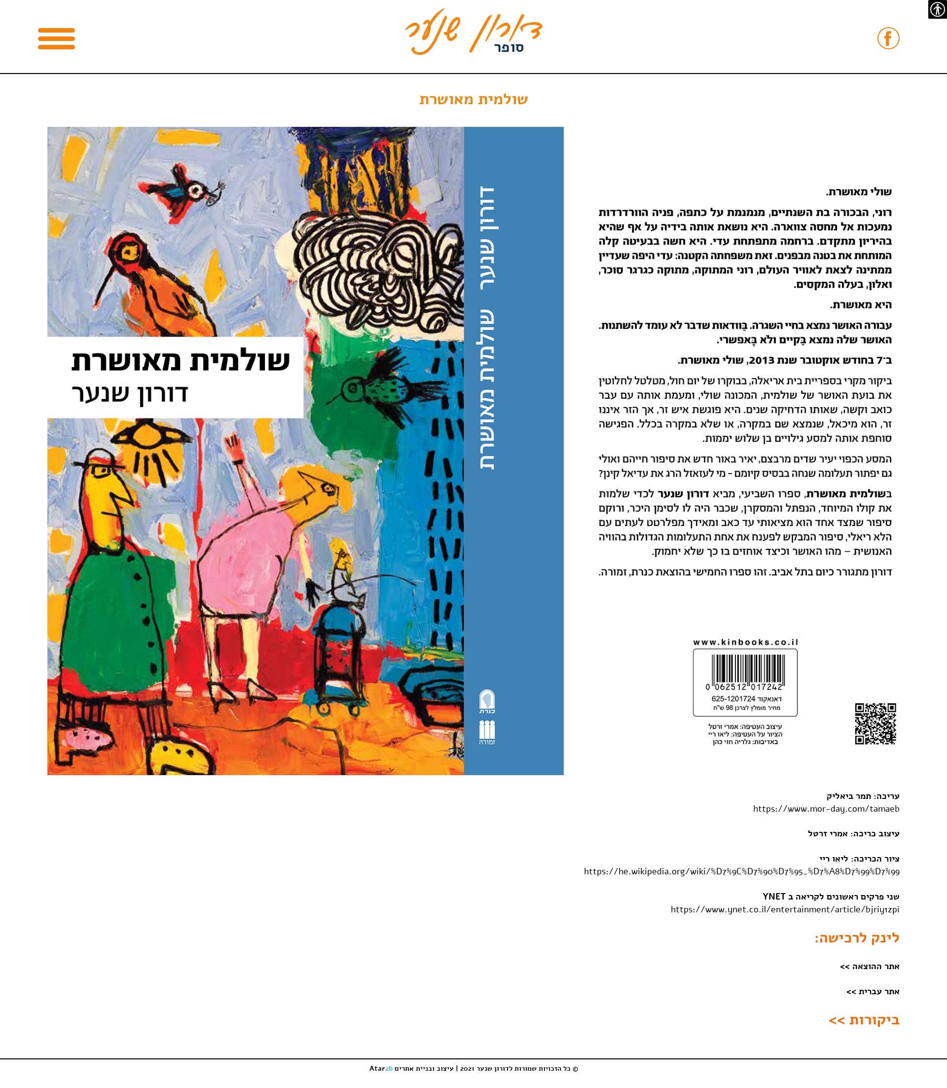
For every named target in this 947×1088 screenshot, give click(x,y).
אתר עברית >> (873, 991)
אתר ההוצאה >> (870, 966)
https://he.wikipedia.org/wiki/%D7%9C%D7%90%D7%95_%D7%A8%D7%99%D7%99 (742, 871)
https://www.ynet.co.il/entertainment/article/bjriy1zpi (785, 909)
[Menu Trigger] (56, 38)
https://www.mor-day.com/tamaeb (826, 809)
